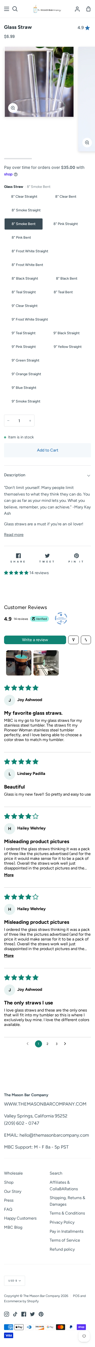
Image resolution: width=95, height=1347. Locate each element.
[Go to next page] (66, 1043)
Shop (8, 1182)
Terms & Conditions (67, 1213)
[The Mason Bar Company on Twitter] (32, 1314)
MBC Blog (13, 1227)
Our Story (12, 1191)
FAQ (8, 1209)
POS (76, 1296)
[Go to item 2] (46, 663)
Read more (14, 534)
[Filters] (73, 640)
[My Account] (77, 9)
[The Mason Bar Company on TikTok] (15, 1314)
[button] (16, 572)
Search (56, 1173)
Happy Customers (20, 1218)
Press (8, 1200)
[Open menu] (7, 9)
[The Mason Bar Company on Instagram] (6, 1314)
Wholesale (13, 1173)
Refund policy (62, 1249)
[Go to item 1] (18, 663)
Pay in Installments (66, 1231)
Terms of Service (65, 1240)
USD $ (12, 1280)
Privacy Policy (62, 1222)
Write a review (35, 639)
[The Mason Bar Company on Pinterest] (41, 1314)
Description (14, 475)
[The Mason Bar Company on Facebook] (23, 1314)
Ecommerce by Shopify (21, 1301)
